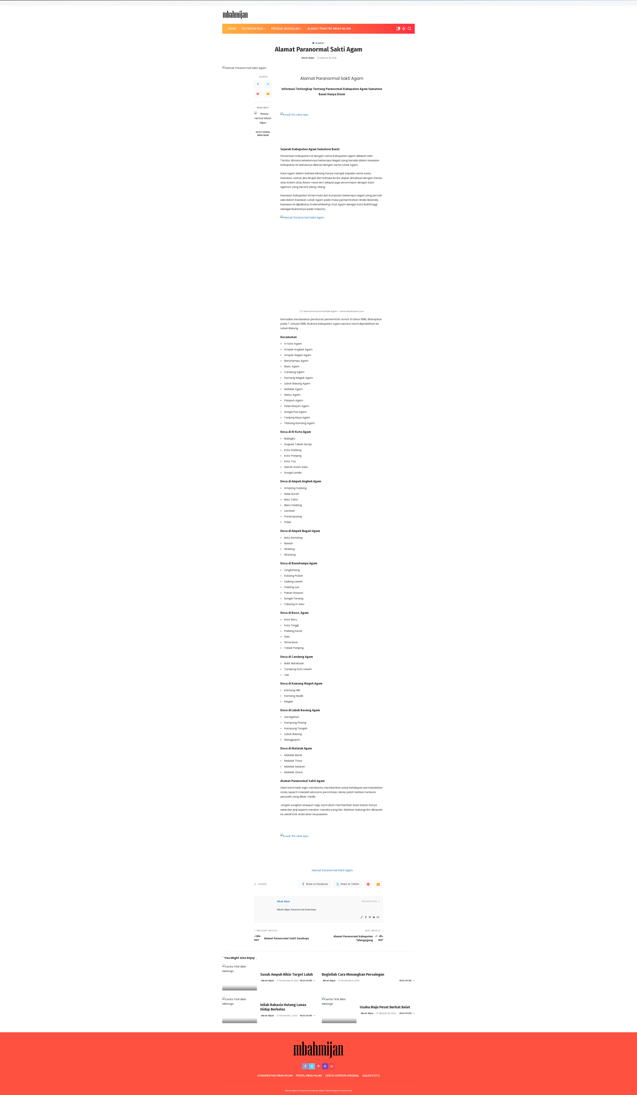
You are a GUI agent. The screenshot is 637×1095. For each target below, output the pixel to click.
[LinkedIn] (374, 917)
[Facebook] (397, 3)
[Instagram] (409, 3)
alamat (320, 43)
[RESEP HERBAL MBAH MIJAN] (263, 120)
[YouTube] (413, 3)
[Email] (268, 94)
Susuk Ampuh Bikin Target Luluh (286, 974)
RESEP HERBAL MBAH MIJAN (263, 133)
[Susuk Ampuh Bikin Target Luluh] (239, 977)
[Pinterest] (405, 3)
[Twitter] (401, 3)
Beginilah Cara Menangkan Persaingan (353, 974)
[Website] (362, 917)
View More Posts (369, 901)
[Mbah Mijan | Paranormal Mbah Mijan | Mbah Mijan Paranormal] (235, 15)
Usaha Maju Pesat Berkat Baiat (385, 1007)
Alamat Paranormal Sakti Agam (332, 870)
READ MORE (306, 980)
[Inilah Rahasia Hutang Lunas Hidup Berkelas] (239, 1010)
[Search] (409, 29)
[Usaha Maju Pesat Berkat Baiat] (339, 1010)
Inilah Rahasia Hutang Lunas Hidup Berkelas (283, 1007)
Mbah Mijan (308, 57)
